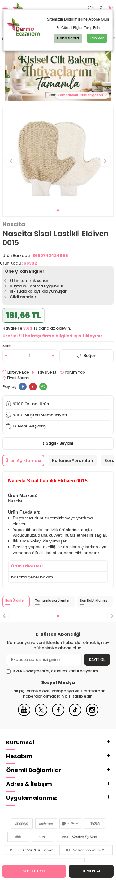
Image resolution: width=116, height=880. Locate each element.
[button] (58, 210)
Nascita (13, 224)
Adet (6, 346)
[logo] (33, 8)
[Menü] (5, 8)
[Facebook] (58, 715)
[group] (58, 157)
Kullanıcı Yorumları (72, 460)
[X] (41, 715)
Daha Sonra (68, 38)
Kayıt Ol (97, 659)
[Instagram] (92, 715)
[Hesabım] (100, 8)
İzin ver (97, 38)
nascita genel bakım (32, 577)
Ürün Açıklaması (23, 460)
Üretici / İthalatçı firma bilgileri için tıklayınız (52, 336)
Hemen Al (91, 871)
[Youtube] (24, 715)
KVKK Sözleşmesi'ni (31, 671)
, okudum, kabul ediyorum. (56, 671)
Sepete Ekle (34, 871)
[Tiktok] (75, 715)
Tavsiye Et (46, 372)
